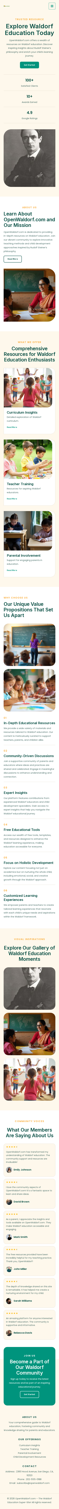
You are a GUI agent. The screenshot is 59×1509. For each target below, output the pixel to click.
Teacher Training (29, 1449)
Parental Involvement (29, 1453)
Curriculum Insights (29, 1445)
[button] (29, 65)
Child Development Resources (29, 1456)
